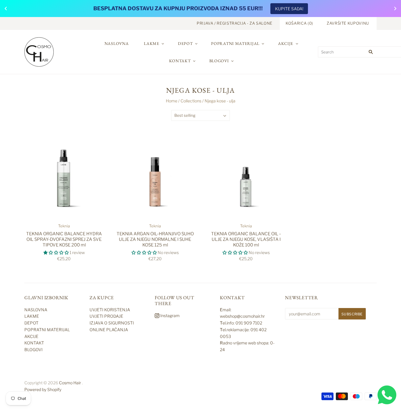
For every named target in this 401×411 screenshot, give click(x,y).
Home (171, 100)
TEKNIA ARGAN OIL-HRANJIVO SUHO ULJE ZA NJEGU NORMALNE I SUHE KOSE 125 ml (155, 239)
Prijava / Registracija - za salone (234, 23)
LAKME (151, 43)
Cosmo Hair (70, 382)
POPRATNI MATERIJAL (235, 43)
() (299, 23)
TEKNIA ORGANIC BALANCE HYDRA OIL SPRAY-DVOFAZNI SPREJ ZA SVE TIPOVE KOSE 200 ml (64, 239)
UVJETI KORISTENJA (110, 309)
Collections (191, 100)
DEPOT (185, 43)
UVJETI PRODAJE (106, 316)
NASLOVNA (117, 43)
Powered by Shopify (42, 389)
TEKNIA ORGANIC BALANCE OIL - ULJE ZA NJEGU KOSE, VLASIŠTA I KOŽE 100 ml (246, 239)
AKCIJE (285, 43)
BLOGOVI (219, 60)
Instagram (169, 315)
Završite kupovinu (348, 23)
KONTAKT (180, 60)
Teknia (64, 226)
